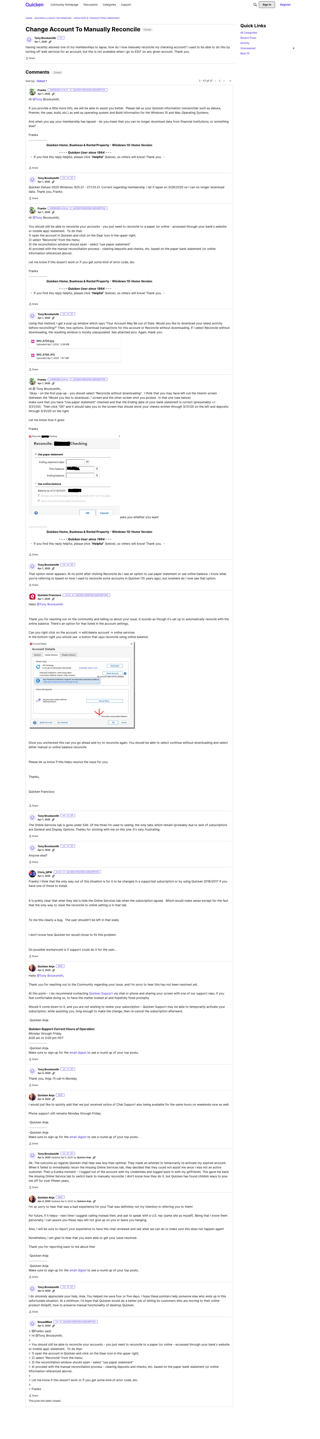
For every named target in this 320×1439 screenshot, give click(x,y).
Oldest (41, 81)
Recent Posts (248, 37)
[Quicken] (35, 4)
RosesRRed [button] (45, 1321)
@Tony (37, 99)
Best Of (244, 53)
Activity (244, 43)
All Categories (248, 32)
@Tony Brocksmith (50, 604)
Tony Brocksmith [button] (45, 38)
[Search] (255, 4)
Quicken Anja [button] (46, 966)
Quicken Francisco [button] (49, 595)
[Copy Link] (50, 41)
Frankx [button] (42, 90)
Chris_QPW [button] (45, 872)
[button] (29, 39)
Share (30, 58)
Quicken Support (101, 993)
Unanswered (267, 48)
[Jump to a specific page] (230, 81)
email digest (77, 1052)
